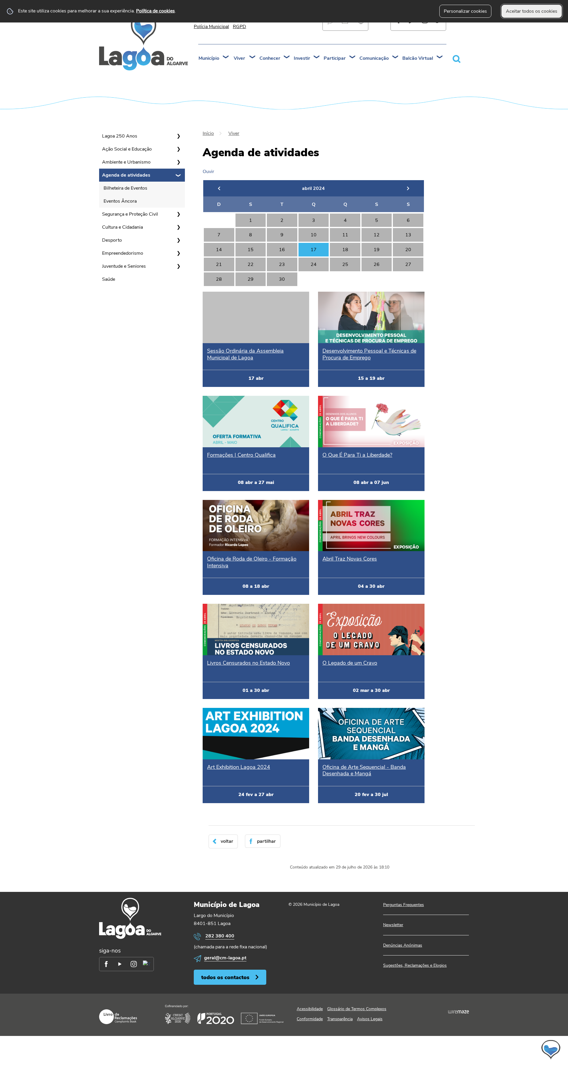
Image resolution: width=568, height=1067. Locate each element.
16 (282, 249)
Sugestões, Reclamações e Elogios (415, 965)
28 (219, 279)
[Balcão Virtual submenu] (439, 57)
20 (408, 249)
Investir (302, 58)
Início (208, 133)
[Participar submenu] (352, 57)
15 (251, 249)
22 (251, 264)
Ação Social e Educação (127, 149)
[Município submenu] (226, 57)
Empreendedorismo (122, 253)
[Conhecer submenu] (286, 57)
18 (345, 249)
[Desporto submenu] (178, 240)
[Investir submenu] (316, 57)
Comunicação (374, 58)
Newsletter (393, 925)
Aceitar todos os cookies (531, 11)
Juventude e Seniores (124, 266)
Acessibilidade (310, 1009)
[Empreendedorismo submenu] (178, 253)
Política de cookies (155, 11)
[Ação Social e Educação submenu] (178, 149)
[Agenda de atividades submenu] (178, 175)
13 (408, 235)
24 (314, 264)
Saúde (108, 279)
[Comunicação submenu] (395, 57)
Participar (335, 58)
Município (209, 58)
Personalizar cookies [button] (465, 11)
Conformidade (310, 1019)
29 (251, 279)
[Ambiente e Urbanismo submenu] (178, 162)
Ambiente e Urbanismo (126, 162)
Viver (239, 58)
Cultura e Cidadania (122, 227)
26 (377, 264)
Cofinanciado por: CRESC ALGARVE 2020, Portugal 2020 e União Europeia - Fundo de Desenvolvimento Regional (224, 1014)
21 (219, 264)
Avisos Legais (370, 1019)
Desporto (112, 240)
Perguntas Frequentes (403, 905)
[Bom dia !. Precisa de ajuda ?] (499, 1049)
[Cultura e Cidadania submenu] (178, 227)
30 (282, 279)
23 (282, 264)
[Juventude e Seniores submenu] (178, 266)
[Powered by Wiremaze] (458, 1011)
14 (219, 249)
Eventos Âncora (120, 201)
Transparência (340, 1019)
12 (377, 235)
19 (377, 249)
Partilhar (266, 841)
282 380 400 (219, 936)
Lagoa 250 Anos (119, 136)
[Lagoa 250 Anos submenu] (178, 136)
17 (314, 249)
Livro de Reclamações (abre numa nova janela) (118, 1016)
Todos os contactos (225, 977)
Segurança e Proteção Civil (130, 214)
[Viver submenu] (252, 57)
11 (345, 235)
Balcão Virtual (417, 58)
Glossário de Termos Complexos (356, 1009)
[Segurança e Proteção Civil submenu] (178, 214)
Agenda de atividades (126, 175)
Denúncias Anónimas (402, 945)
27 (408, 264)
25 (345, 264)
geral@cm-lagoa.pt (225, 958)
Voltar (227, 841)
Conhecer (269, 58)
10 (314, 235)
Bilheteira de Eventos (125, 188)
